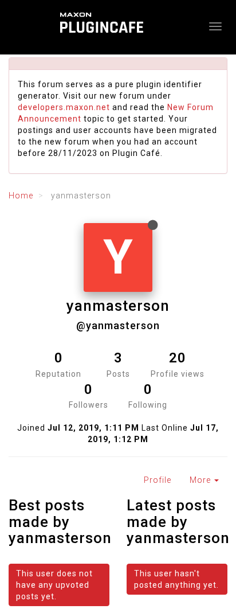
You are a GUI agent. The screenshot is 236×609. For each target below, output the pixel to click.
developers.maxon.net (64, 107)
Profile (157, 480)
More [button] (201, 480)
